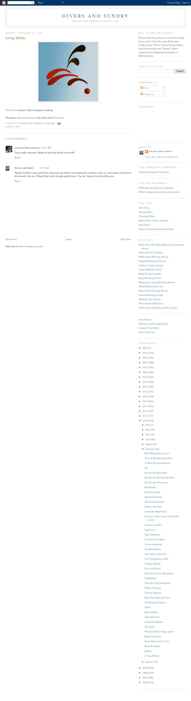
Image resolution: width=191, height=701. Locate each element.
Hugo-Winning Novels (150, 278)
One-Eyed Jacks (153, 492)
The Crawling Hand (154, 501)
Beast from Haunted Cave (157, 597)
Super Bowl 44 (152, 617)
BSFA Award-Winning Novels (153, 256)
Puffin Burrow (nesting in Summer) (156, 187)
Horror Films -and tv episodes (153, 220)
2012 (145, 411)
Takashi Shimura (153, 592)
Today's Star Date (153, 506)
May (148, 434)
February (150, 449)
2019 (145, 377)
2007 (145, 677)
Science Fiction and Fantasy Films (156, 229)
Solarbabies (150, 578)
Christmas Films (147, 216)
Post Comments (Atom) (31, 246)
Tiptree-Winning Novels (151, 295)
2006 (145, 682)
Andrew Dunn (29, 117)
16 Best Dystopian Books (157, 463)
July (147, 424)
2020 (145, 372)
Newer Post (11, 239)
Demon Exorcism (153, 497)
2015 (145, 396)
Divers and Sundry (95, 15)
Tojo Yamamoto (153, 534)
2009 (145, 667)
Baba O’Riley (151, 612)
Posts (146, 87)
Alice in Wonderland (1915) (159, 458)
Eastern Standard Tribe (156, 472)
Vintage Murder (153, 563)
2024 (145, 352)
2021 (145, 367)
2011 (145, 415)
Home (69, 239)
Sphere (148, 651)
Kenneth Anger (152, 646)
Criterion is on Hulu (155, 539)
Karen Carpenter (153, 636)
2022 (145, 362)
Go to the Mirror (153, 568)
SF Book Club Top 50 (150, 299)
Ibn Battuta (150, 487)
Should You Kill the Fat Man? (160, 477)
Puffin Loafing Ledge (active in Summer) (159, 192)
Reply (18, 157)
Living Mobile (152, 655)
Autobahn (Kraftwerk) (156, 511)
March (149, 444)
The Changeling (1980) (156, 558)
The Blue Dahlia (153, 549)
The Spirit (150, 626)
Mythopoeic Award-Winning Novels (157, 282)
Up (146, 467)
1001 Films (144, 207)
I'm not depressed (153, 544)
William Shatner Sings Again (159, 631)
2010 (145, 420)
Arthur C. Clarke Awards (151, 265)
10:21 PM (46, 147)
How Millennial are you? (157, 453)
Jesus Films (144, 224)
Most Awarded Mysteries (151, 303)
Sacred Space (145, 319)
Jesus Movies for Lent (155, 554)
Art (17, 127)
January (149, 661)
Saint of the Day (147, 332)
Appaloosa (150, 529)
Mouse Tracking (153, 588)
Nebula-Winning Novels (151, 286)
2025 (145, 348)
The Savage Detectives (156, 482)
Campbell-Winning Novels (152, 261)
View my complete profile (161, 157)
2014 (145, 401)
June (148, 429)
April (148, 439)
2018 (145, 381)
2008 (145, 672)
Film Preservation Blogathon (159, 573)
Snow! (148, 607)
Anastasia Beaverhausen (27, 147)
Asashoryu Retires (154, 621)
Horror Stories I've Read (150, 252)
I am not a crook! (153, 524)
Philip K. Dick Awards (150, 273)
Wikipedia (58, 117)
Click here (11, 110)
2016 (145, 391)
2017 (145, 386)
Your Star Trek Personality (158, 583)
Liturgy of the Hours (149, 327)
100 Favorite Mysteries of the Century (158, 307)
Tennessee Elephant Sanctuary (154, 172)
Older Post (126, 239)
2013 (145, 406)
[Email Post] (58, 123)
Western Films (146, 212)
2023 (145, 357)
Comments (148, 94)
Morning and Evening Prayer (153, 323)
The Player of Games (155, 602)
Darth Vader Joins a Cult (157, 641)
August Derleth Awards (150, 269)
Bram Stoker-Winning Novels (153, 290)
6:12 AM (44, 167)
